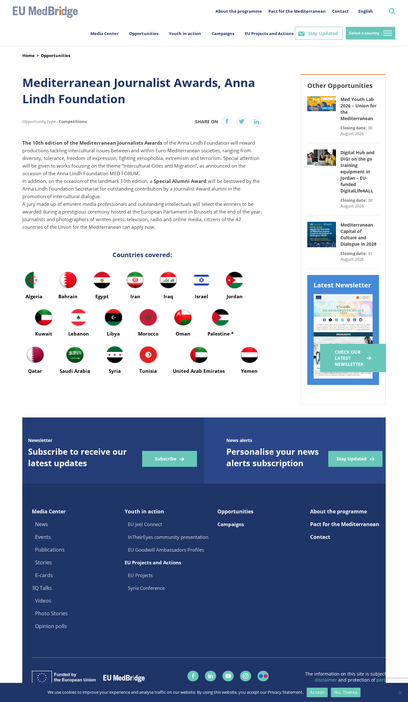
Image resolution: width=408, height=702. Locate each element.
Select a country (364, 33)
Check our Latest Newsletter (349, 358)
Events (43, 536)
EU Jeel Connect (145, 524)
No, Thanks (346, 692)
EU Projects (140, 575)
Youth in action (185, 33)
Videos (43, 600)
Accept (317, 692)
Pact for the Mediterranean (297, 11)
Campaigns (223, 33)
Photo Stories (51, 613)
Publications (50, 549)
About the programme (238, 11)
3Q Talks (42, 587)
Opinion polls (51, 626)
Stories (43, 562)
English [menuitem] (365, 11)
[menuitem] (365, 11)
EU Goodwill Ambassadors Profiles (166, 549)
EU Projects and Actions (269, 33)
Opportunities (143, 33)
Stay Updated (323, 33)
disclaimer (326, 680)
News (41, 524)
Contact (340, 11)
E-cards (44, 575)
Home (28, 55)
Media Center (105, 33)
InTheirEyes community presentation (168, 537)
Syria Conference (146, 588)
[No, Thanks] (400, 692)
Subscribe (165, 459)
